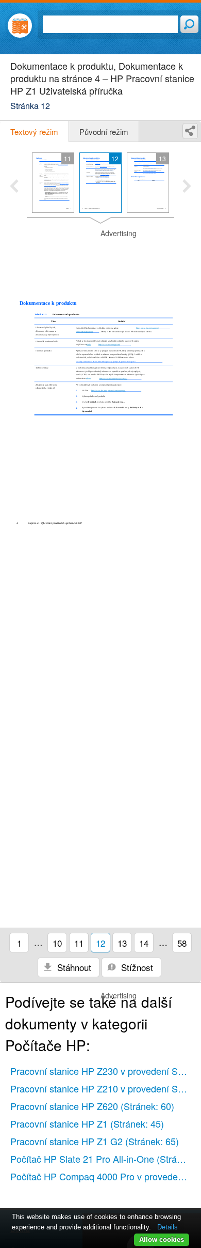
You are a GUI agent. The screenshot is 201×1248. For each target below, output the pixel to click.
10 (57, 942)
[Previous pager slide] (14, 187)
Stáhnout (73, 967)
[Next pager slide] (187, 187)
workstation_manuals (84, 331)
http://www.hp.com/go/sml (109, 345)
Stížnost (136, 967)
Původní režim (103, 131)
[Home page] (20, 25)
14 (143, 942)
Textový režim (34, 131)
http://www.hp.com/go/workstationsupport (108, 391)
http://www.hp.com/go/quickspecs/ (113, 378)
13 (122, 942)
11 (78, 942)
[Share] (190, 131)
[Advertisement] (100, 254)
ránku (89, 345)
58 (182, 942)
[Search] (189, 24)
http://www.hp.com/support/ (147, 328)
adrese (88, 378)
